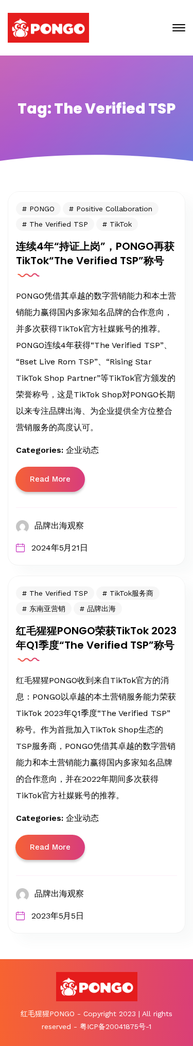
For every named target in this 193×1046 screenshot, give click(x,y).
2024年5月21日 (59, 548)
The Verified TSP (58, 224)
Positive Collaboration (114, 209)
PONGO (42, 209)
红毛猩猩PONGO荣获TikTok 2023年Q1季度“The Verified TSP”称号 (96, 637)
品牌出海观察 (59, 525)
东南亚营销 (47, 608)
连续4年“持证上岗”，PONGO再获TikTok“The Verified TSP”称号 (95, 253)
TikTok (121, 224)
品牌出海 (101, 608)
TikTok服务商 (131, 593)
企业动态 (82, 450)
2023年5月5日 (57, 916)
